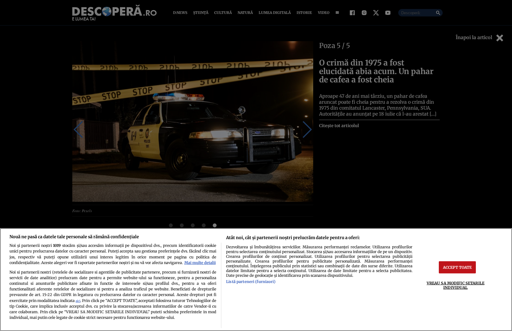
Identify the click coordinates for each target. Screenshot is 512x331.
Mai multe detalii (200, 262)
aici (78, 301)
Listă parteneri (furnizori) (250, 281)
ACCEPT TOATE (457, 267)
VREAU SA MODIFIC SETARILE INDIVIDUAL (455, 285)
